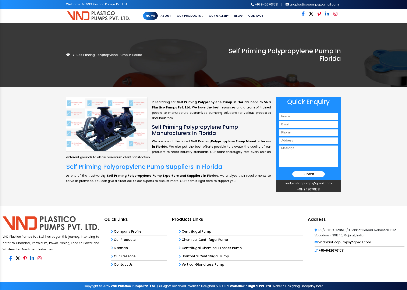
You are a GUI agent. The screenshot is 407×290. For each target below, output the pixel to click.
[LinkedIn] (327, 14)
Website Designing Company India (297, 286)
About (165, 16)
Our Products (189, 16)
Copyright (91, 286)
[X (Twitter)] (311, 14)
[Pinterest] (319, 14)
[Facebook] (303, 14)
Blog (238, 16)
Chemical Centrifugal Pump (204, 239)
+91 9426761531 (266, 4)
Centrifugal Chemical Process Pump (211, 248)
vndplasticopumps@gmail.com (314, 4)
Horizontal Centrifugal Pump (205, 256)
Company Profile (127, 231)
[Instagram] (335, 14)
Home (150, 16)
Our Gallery (219, 16)
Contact (255, 16)
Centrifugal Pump (196, 231)
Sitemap (120, 248)
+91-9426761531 (308, 189)
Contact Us (123, 264)
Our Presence (124, 256)
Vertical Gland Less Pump (202, 264)
